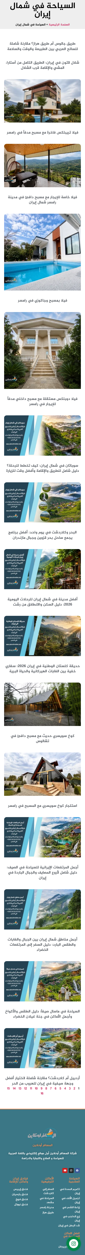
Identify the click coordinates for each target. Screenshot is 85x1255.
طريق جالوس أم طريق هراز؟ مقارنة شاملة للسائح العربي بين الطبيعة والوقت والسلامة (42, 46)
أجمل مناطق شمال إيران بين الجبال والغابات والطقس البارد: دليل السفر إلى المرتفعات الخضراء (42, 945)
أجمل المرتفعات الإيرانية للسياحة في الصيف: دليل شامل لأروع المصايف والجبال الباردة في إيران (42, 872)
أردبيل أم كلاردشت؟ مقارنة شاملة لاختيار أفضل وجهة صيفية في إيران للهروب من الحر (42, 1081)
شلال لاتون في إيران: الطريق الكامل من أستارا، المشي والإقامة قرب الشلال (42, 65)
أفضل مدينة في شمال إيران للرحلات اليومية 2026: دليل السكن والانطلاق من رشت (42, 602)
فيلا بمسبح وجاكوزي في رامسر (42, 301)
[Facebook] (77, 1170)
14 (14, 1089)
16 (42, 1093)
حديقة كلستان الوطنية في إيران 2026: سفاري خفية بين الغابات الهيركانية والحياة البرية (42, 669)
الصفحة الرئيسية (59, 25)
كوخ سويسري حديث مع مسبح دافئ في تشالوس (42, 738)
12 (25, 1089)
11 (31, 1089)
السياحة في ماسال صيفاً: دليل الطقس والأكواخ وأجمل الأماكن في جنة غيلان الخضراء (42, 1014)
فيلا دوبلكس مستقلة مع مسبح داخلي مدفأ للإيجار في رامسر (42, 401)
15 (8, 1089)
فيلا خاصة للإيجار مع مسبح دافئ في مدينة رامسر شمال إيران (42, 200)
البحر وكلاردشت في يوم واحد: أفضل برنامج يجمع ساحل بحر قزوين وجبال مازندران (42, 535)
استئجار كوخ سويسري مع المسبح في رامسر (42, 806)
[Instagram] (71, 1170)
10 (36, 1089)
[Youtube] (64, 1170)
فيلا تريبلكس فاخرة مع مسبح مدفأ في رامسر (42, 133)
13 (20, 1089)
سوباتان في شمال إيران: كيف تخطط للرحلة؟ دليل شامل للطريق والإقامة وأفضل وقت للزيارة (42, 468)
